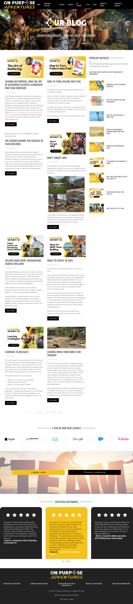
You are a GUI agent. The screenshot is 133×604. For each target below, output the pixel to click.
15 (60, 412)
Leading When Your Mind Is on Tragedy (64, 353)
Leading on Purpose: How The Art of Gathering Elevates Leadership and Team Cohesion (24, 85)
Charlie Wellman (14, 272)
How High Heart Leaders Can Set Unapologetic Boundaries (106, 73)
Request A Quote (103, 4)
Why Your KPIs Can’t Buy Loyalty (115, 193)
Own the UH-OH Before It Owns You (115, 116)
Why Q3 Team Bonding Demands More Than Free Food (115, 131)
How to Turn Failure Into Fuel (64, 81)
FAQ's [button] (95, 4)
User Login (63, 599)
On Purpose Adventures (15, 96)
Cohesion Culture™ (23, 103)
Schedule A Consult (118, 4)
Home (39, 4)
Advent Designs (73, 595)
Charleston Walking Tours (39, 584)
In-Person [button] (78, 4)
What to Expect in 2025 (60, 260)
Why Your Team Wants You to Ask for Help (117, 178)
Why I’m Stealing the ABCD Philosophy (116, 101)
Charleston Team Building (12, 584)
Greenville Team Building (94, 584)
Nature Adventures (31, 292)
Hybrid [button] (70, 4)
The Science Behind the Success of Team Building (24, 142)
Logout (70, 599)
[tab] (63, 561)
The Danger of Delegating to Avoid (117, 162)
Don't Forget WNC (57, 158)
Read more (11, 124)
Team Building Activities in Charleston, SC (66, 584)
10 (53, 412)
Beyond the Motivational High (115, 147)
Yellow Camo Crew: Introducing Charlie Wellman (23, 262)
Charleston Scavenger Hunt (121, 584)
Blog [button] (88, 4)
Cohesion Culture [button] (47, 4)
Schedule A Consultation (96, 472)
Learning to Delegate (17, 352)
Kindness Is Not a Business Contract (116, 85)
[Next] (62, 412)
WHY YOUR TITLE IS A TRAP (115, 208)
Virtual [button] (62, 4)
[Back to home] (19, 4)
